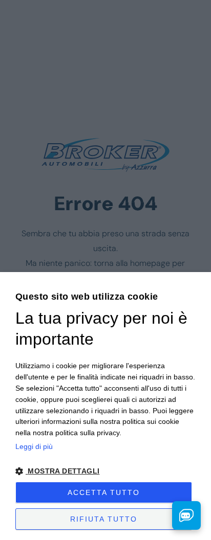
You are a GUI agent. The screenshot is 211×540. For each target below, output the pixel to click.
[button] (105, 471)
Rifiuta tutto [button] (103, 519)
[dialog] (105, 406)
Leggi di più (34, 446)
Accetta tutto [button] (104, 492)
